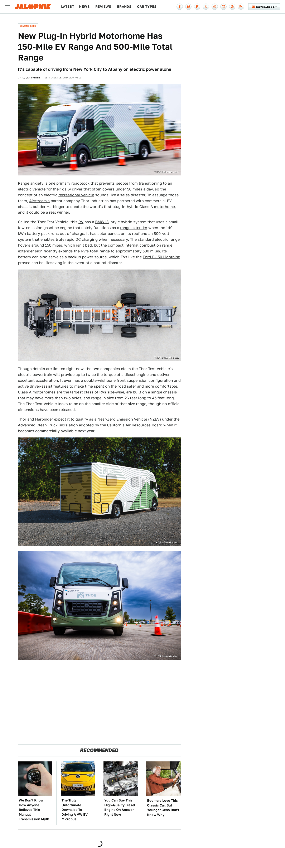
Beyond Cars (28, 26)
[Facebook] (180, 7)
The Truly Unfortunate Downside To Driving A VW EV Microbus (75, 809)
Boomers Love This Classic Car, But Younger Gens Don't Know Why (163, 807)
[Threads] (215, 7)
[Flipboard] (197, 7)
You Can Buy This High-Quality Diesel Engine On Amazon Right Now (119, 807)
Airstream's (39, 201)
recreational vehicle (76, 195)
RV (80, 222)
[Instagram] (223, 7)
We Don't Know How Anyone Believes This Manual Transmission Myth (34, 809)
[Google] (232, 7)
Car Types (147, 7)
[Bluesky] (188, 7)
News (84, 7)
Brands (124, 7)
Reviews (103, 7)
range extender (133, 228)
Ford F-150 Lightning (161, 257)
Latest (67, 7)
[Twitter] (206, 7)
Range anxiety (30, 183)
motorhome (164, 206)
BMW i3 (102, 222)
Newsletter (266, 7)
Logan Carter (31, 77)
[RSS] (241, 7)
